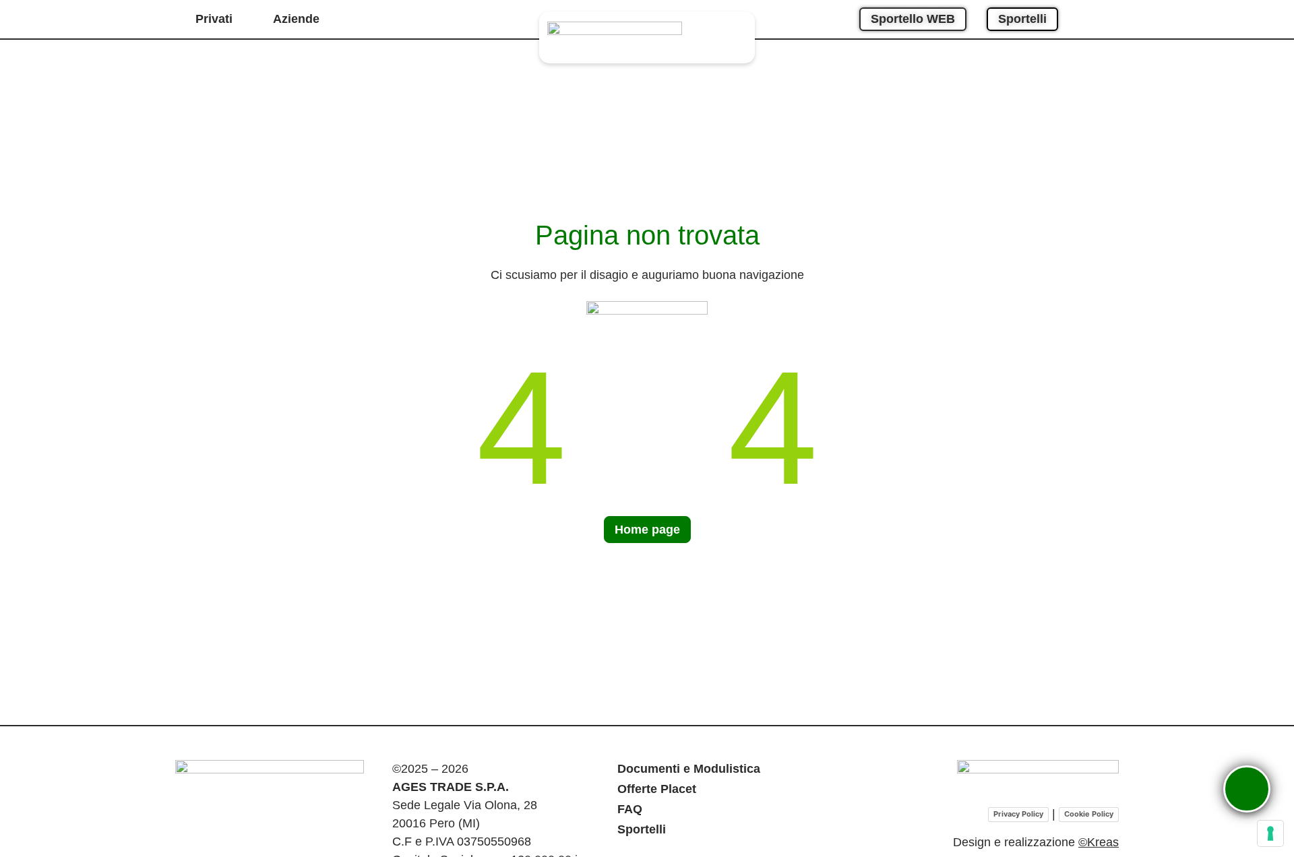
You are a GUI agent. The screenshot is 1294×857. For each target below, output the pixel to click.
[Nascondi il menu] (1223, 765)
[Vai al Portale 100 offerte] (1038, 777)
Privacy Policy (1018, 814)
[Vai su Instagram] (1086, 19)
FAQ (629, 809)
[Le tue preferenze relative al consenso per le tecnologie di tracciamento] (1270, 833)
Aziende (296, 19)
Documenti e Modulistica (688, 768)
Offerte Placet (656, 789)
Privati (214, 19)
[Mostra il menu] (1246, 789)
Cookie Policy (1088, 814)
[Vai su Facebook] (1110, 19)
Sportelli (641, 829)
